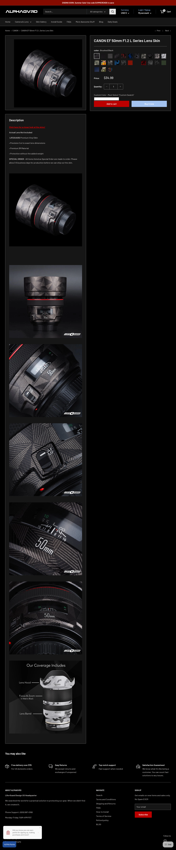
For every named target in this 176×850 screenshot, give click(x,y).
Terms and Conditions (106, 799)
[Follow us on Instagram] (165, 841)
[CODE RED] (130, 62)
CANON (15, 31)
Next (167, 31)
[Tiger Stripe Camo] (103, 69)
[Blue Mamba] (130, 56)
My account (143, 13)
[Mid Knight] (110, 62)
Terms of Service (103, 816)
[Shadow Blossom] (123, 62)
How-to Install (102, 812)
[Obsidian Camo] (157, 56)
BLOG (98, 824)
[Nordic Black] (137, 56)
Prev (158, 31)
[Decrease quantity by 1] (106, 86)
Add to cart (112, 104)
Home (7, 21)
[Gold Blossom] (137, 62)
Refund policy (102, 820)
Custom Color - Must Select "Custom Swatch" (114, 95)
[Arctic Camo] (163, 56)
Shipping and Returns (106, 803)
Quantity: (98, 86)
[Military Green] (163, 62)
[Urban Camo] (96, 62)
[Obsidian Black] (110, 56)
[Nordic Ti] (143, 56)
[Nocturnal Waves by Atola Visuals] (157, 62)
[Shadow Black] (150, 56)
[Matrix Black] (103, 56)
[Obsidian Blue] (96, 69)
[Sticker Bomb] (103, 62)
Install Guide (56, 21)
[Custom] (110, 69)
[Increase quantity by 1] (120, 86)
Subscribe (143, 814)
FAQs (69, 21)
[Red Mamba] (123, 56)
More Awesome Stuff (85, 21)
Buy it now (149, 104)
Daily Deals (113, 21)
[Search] (112, 11)
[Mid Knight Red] (143, 62)
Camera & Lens (22, 21)
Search (99, 795)
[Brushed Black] (96, 56)
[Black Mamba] (117, 56)
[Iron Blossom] (150, 62)
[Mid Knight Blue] (117, 62)
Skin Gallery (41, 21)
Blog (101, 21)
